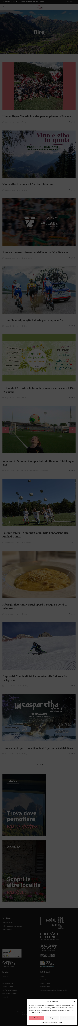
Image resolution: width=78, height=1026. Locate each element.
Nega (52, 1018)
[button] (74, 1002)
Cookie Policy (44, 1022)
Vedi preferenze (68, 1018)
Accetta (36, 1018)
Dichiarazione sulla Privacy (55, 1022)
